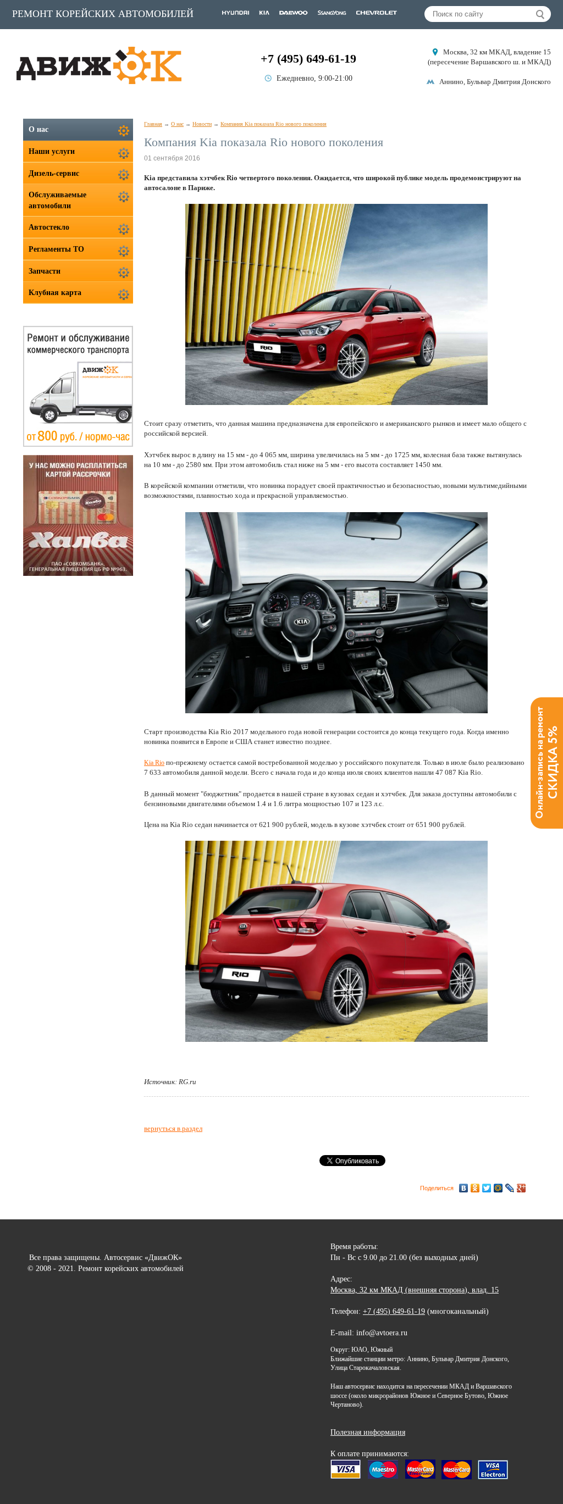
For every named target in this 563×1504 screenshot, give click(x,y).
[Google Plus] (521, 1188)
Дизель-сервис (54, 173)
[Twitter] (487, 1188)
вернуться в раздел (173, 1128)
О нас (177, 124)
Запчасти (44, 271)
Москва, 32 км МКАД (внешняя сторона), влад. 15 (414, 1290)
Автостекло (49, 227)
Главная (153, 124)
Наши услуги (52, 151)
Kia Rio (154, 763)
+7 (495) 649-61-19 (308, 58)
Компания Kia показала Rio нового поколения (273, 124)
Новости (202, 124)
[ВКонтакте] (464, 1188)
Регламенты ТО (56, 249)
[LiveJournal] (510, 1188)
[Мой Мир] (498, 1188)
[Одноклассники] (475, 1188)
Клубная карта (55, 292)
